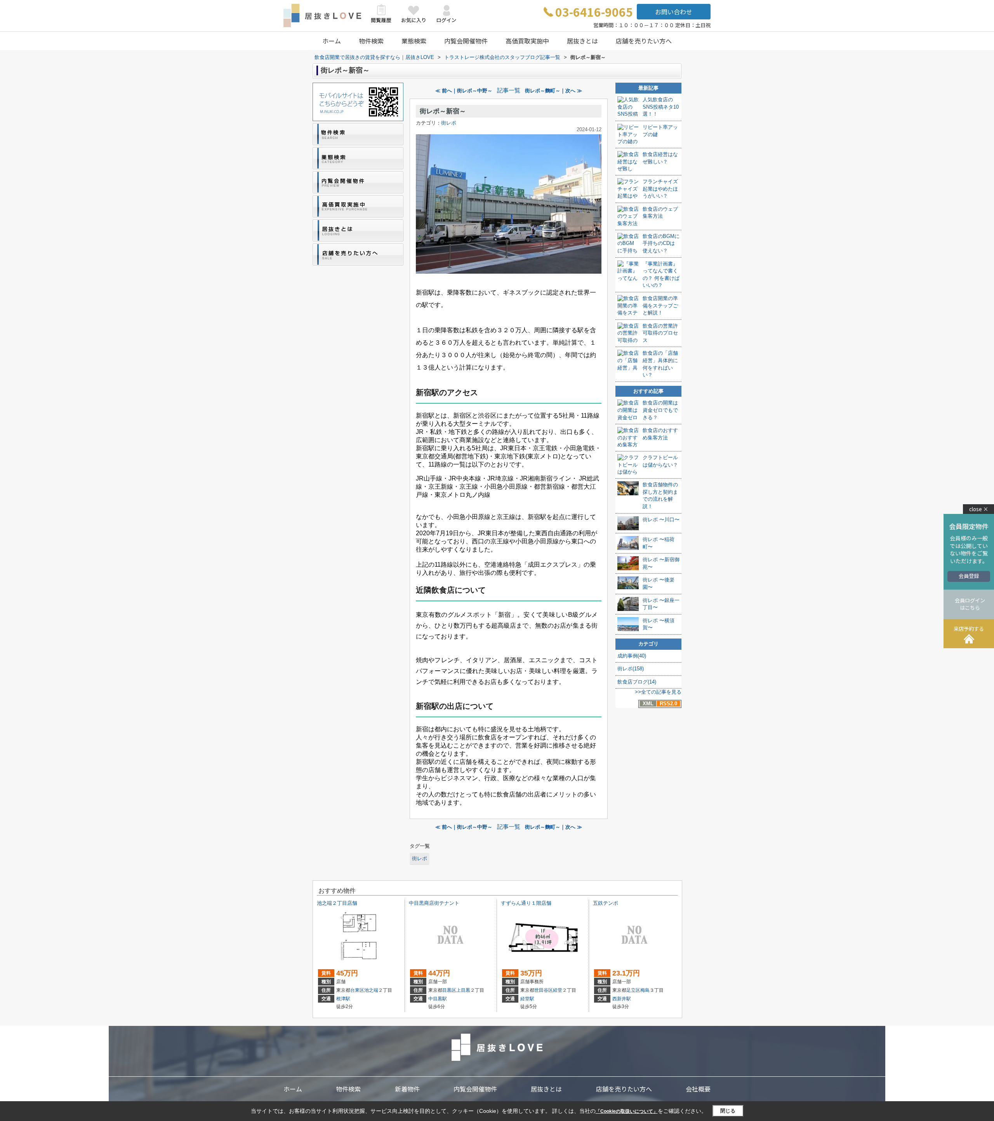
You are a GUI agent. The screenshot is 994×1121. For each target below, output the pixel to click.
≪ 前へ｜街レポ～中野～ (463, 91)
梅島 (645, 990)
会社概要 (698, 1088)
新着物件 (407, 1088)
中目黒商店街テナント (434, 903)
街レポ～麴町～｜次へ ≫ (553, 91)
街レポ (448, 123)
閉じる (727, 1111)
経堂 (557, 990)
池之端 (371, 990)
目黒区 (449, 990)
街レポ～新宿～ (443, 111)
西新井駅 (621, 998)
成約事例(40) (631, 656)
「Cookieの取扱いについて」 (627, 1111)
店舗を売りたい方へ (644, 40)
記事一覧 (508, 90)
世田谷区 (543, 990)
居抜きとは (582, 40)
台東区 (357, 990)
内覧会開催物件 (466, 40)
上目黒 (463, 990)
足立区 (633, 990)
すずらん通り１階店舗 (526, 903)
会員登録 (969, 576)
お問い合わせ (673, 11)
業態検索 (413, 40)
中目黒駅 (437, 998)
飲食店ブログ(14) (636, 682)
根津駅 (343, 998)
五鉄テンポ (605, 903)
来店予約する (969, 628)
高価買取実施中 (527, 40)
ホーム (331, 40)
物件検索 (371, 40)
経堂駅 (527, 998)
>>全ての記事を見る (658, 692)
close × (978, 509)
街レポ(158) (630, 669)
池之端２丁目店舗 (337, 903)
